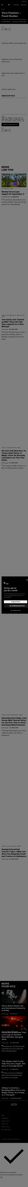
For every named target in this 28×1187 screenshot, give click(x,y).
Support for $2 (15, 601)
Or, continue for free (16, 610)
